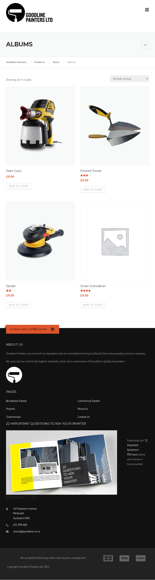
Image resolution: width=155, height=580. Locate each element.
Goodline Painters (16, 62)
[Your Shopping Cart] (145, 45)
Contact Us (84, 417)
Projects (10, 409)
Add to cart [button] (18, 185)
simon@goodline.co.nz (26, 531)
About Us (83, 409)
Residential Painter (16, 401)
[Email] (52, 329)
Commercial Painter (89, 401)
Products (40, 62)
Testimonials (13, 417)
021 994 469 (20, 525)
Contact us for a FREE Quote (28, 329)
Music (56, 62)
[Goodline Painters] (29, 12)
